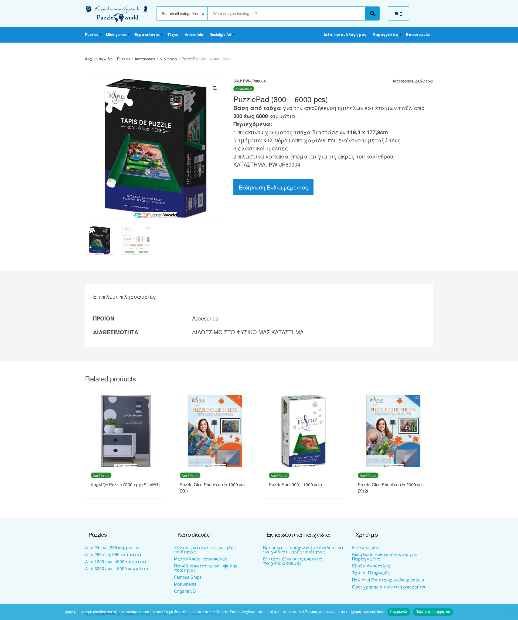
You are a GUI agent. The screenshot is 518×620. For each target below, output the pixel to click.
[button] (215, 88)
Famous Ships (188, 577)
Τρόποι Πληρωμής (371, 573)
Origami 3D (185, 591)
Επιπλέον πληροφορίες (124, 296)
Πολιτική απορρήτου (433, 611)
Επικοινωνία (418, 34)
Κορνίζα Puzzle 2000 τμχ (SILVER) (125, 484)
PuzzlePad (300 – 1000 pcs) (295, 484)
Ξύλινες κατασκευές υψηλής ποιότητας (205, 549)
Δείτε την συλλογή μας (344, 34)
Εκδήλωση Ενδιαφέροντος (273, 187)
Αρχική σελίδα (99, 58)
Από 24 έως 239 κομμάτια (112, 547)
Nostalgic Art (220, 34)
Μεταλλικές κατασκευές (200, 559)
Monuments (185, 584)
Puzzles (91, 34)
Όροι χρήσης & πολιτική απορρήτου (389, 587)
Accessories (145, 58)
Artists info (194, 34)
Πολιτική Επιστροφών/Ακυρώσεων (388, 580)
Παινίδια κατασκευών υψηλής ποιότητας (205, 568)
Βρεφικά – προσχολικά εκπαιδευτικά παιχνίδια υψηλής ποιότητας (303, 549)
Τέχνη (173, 34)
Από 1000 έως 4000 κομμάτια (115, 561)
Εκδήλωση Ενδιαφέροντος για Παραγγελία (384, 556)
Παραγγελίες (385, 34)
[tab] (124, 296)
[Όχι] (511, 612)
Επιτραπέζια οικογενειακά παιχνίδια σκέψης (292, 561)
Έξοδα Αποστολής (371, 566)
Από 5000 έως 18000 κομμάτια (117, 568)
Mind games (116, 34)
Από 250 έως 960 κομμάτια (113, 554)
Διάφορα (168, 58)
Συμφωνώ (398, 611)
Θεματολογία (147, 34)
